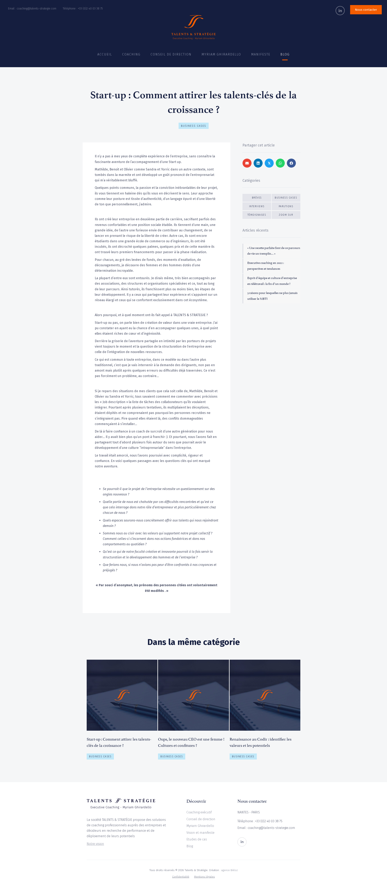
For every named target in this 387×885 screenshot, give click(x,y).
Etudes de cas (196, 839)
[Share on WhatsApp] (280, 163)
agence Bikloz (229, 870)
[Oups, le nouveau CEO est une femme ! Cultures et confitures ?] (193, 711)
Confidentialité (180, 876)
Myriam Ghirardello (200, 826)
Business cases (193, 125)
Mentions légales (204, 876)
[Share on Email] (247, 163)
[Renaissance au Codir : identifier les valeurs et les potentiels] (265, 711)
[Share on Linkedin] (258, 163)
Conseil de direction (200, 819)
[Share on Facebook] (291, 163)
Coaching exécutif (199, 812)
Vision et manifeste (200, 833)
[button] (340, 10)
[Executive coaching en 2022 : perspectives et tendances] (271, 266)
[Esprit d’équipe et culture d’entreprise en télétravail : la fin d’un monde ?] (271, 281)
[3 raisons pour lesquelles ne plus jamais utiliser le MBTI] (271, 296)
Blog (189, 846)
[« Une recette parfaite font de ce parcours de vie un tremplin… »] (271, 251)
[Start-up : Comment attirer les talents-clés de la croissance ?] (122, 711)
